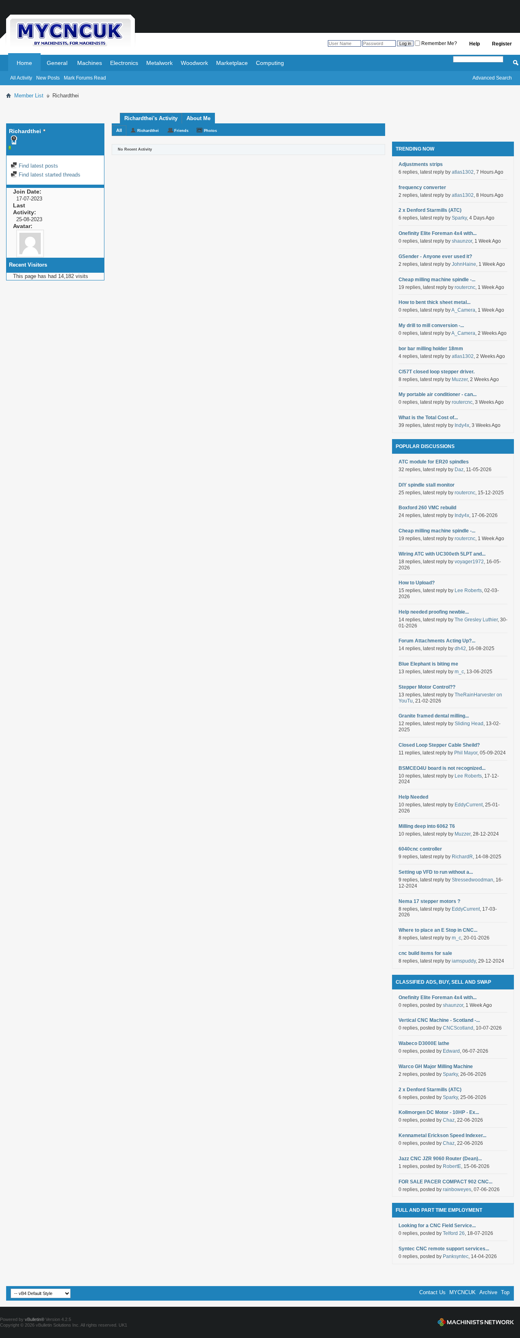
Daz (459, 469)
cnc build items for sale (425, 953)
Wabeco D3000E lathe (424, 1043)
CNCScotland (458, 1028)
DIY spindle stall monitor (427, 485)
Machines (89, 63)
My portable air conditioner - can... (438, 394)
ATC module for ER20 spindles (434, 462)
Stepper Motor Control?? (427, 687)
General (57, 63)
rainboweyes (457, 1189)
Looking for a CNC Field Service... (437, 1225)
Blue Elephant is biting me (428, 664)
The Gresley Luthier (476, 620)
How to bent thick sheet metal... (434, 302)
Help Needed (413, 797)
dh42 (460, 648)
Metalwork (159, 63)
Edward (451, 1051)
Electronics (124, 63)
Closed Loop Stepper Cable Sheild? (439, 745)
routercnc (465, 287)
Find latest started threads (48, 175)
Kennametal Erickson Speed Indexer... (442, 1135)
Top (505, 1292)
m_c (459, 671)
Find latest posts (37, 166)
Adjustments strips (421, 164)
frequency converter (422, 187)
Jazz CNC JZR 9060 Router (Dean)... (440, 1158)
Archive (488, 1292)
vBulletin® (34, 1319)
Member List (28, 96)
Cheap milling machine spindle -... (437, 279)
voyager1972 (469, 562)
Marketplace (232, 63)
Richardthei (148, 131)
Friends (181, 131)
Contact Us (432, 1292)
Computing (270, 63)
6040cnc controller (420, 849)
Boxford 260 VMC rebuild (427, 508)
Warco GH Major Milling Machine (436, 1066)
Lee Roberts (468, 590)
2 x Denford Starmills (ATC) (430, 210)
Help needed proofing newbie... (434, 612)
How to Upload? (417, 583)
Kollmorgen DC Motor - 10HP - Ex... (439, 1112)
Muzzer (460, 379)
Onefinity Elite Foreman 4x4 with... (438, 233)
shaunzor (462, 241)
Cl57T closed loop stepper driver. (436, 372)
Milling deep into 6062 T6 (427, 826)
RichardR (462, 857)
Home (24, 63)
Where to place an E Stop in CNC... (438, 930)
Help (474, 44)
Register (502, 44)
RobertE (452, 1166)
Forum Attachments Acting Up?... (437, 641)
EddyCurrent (469, 805)
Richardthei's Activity (151, 118)
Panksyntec (455, 1256)
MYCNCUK (462, 1292)
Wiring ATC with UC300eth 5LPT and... (442, 554)
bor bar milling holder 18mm (431, 348)
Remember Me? (438, 43)
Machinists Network (476, 1322)
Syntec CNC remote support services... (444, 1249)
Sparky (459, 218)
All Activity (21, 78)
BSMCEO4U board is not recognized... (442, 768)
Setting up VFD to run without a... (436, 872)
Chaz (449, 1120)
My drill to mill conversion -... (431, 325)
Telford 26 (454, 1233)
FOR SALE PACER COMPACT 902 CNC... (445, 1182)
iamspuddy (464, 961)
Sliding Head (469, 723)
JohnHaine (464, 264)
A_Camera (463, 310)
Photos (210, 131)
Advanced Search (492, 78)
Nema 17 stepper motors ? (429, 901)
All (119, 130)
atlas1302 (463, 172)
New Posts (48, 78)
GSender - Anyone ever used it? (435, 256)
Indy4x (462, 425)
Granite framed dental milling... (434, 716)
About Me (198, 118)
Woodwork (194, 63)
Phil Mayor (465, 753)
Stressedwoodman (472, 880)
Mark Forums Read (85, 78)
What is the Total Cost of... (428, 417)
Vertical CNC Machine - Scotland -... (439, 1020)
